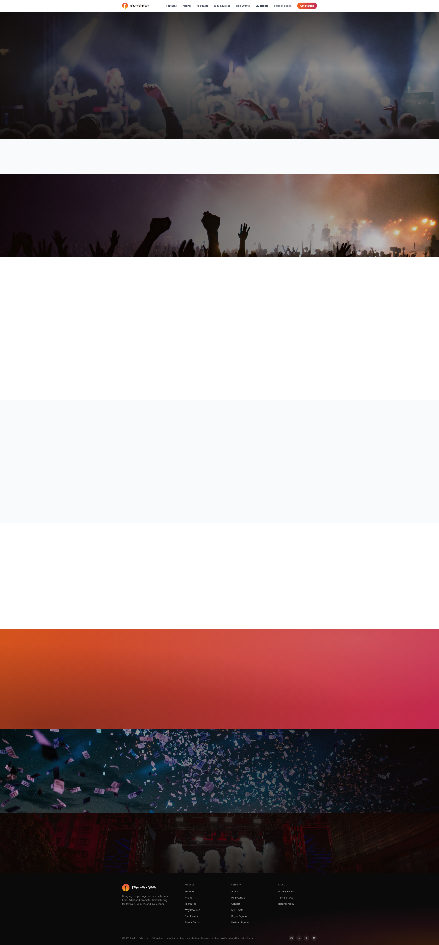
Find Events (243, 5)
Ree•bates (202, 5)
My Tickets (262, 5)
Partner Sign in (240, 922)
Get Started (307, 5)
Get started (133, 507)
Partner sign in (283, 5)
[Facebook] (291, 938)
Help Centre (238, 897)
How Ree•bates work (139, 714)
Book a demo (176, 106)
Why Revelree (222, 5)
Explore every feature (164, 507)
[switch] (265, 605)
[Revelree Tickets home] (135, 6)
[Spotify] (314, 938)
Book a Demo (192, 922)
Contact (235, 903)
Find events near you (238, 795)
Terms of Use (285, 897)
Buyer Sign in (239, 916)
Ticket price (287, 670)
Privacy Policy (286, 891)
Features (171, 5)
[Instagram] (299, 938)
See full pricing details (140, 598)
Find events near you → (161, 134)
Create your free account (141, 106)
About (234, 891)
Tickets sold (252, 670)
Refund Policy (286, 903)
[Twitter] (306, 938)
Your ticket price (226, 552)
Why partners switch (139, 239)
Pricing (186, 5)
